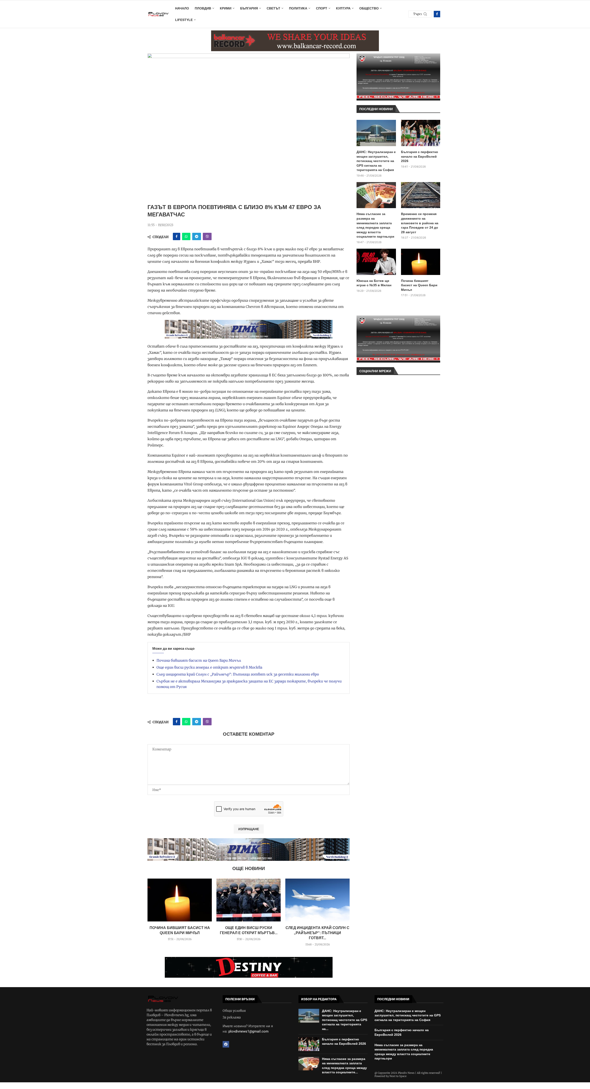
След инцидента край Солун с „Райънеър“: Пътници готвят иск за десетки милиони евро (237, 674)
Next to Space (398, 1076)
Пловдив (203, 8)
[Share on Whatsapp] (186, 236)
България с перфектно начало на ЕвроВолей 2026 (419, 156)
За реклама (232, 1017)
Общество (369, 8)
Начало (182, 8)
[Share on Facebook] (176, 236)
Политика (298, 8)
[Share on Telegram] (196, 236)
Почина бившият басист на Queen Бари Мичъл (198, 660)
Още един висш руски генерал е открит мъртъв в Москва (209, 667)
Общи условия (234, 1010)
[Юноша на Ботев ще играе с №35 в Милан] (376, 262)
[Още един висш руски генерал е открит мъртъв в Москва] (248, 900)
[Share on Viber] (207, 236)
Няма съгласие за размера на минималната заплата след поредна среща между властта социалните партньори (375, 225)
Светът (273, 8)
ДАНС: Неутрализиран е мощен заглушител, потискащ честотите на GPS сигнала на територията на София (376, 161)
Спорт (321, 8)
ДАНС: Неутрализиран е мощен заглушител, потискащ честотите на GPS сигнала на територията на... (344, 1020)
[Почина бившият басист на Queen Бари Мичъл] (180, 900)
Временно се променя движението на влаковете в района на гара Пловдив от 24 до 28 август (419, 223)
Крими (225, 8)
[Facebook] (437, 14)
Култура (343, 8)
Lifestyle (184, 20)
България (249, 8)
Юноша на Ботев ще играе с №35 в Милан (374, 283)
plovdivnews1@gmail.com (248, 1031)
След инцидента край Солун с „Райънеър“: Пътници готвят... (317, 933)
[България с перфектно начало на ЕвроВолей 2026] (420, 133)
